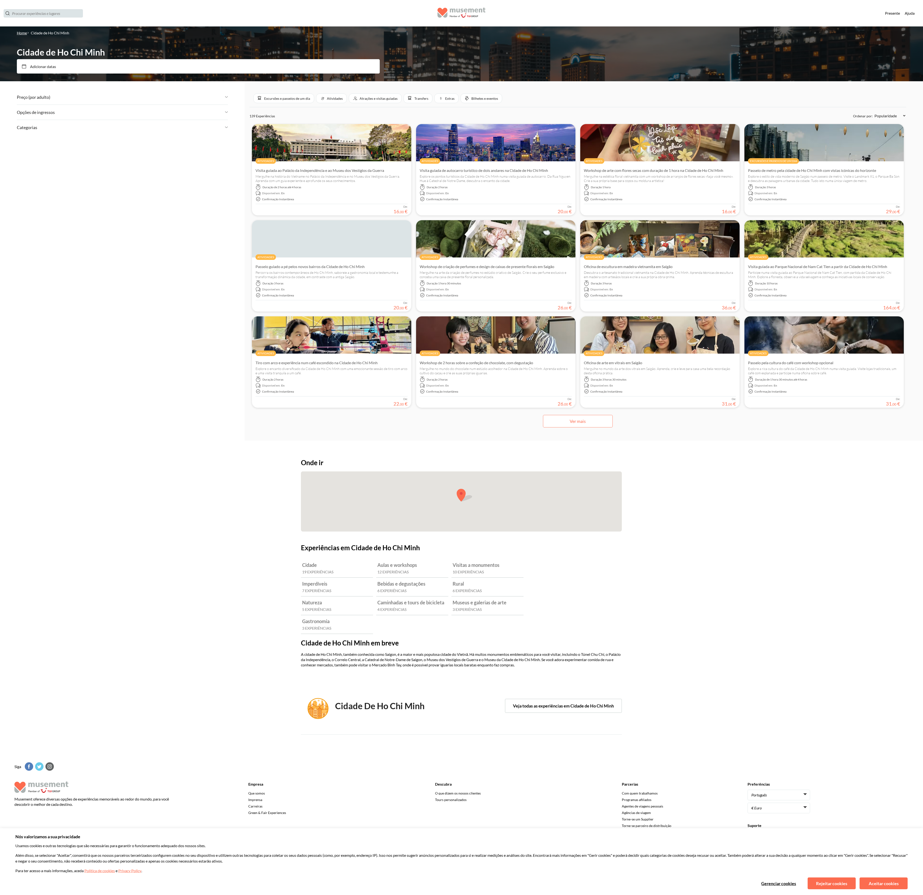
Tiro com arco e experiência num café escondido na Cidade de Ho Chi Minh (317, 362)
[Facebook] (28, 766)
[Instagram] (49, 766)
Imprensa (255, 800)
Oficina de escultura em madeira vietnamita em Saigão (628, 266)
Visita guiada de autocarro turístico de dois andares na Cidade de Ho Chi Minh (484, 170)
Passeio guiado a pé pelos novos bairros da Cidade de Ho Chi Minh (310, 266)
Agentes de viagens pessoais (642, 806)
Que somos (256, 793)
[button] (283, 98)
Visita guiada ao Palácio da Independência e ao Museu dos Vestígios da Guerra (320, 170)
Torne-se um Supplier (638, 819)
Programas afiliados (636, 800)
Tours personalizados (451, 800)
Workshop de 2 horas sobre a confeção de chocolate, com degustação (476, 362)
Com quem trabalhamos (640, 793)
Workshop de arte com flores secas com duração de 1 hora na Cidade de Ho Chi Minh (653, 170)
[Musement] (461, 13)
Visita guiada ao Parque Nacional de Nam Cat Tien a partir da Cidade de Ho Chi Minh (817, 266)
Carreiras (255, 806)
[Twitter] (39, 766)
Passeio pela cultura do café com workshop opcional (790, 362)
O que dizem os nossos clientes (458, 793)
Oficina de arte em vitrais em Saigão (613, 362)
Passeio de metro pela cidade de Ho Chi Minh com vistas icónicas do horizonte (812, 170)
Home (22, 33)
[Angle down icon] (139, 97)
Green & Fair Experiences (267, 813)
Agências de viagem (636, 813)
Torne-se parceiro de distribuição (646, 826)
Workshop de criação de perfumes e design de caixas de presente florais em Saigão (487, 266)
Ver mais (578, 421)
